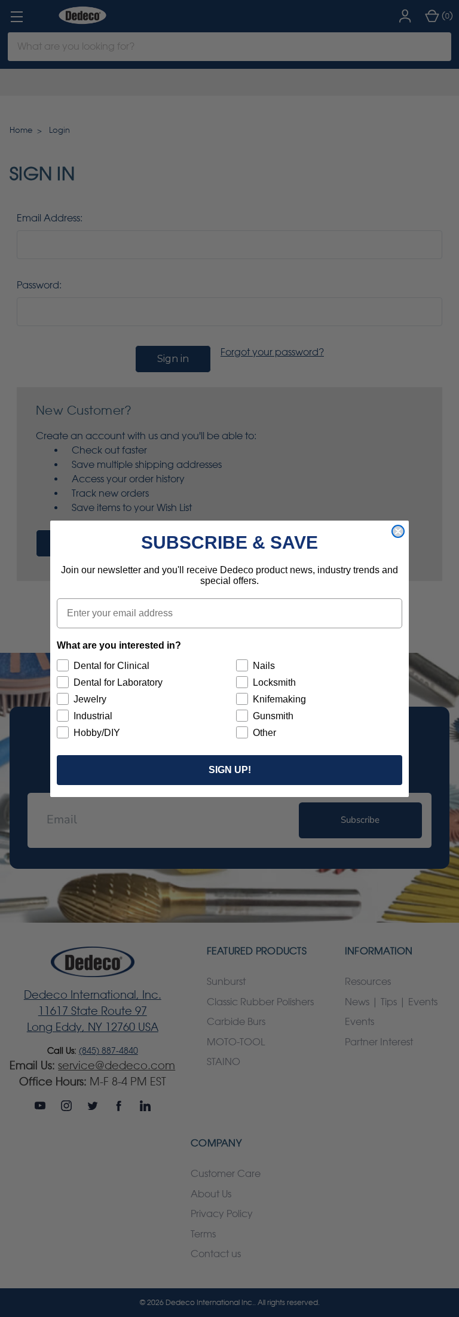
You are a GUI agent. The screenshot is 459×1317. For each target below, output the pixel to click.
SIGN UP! (230, 770)
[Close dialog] (398, 531)
